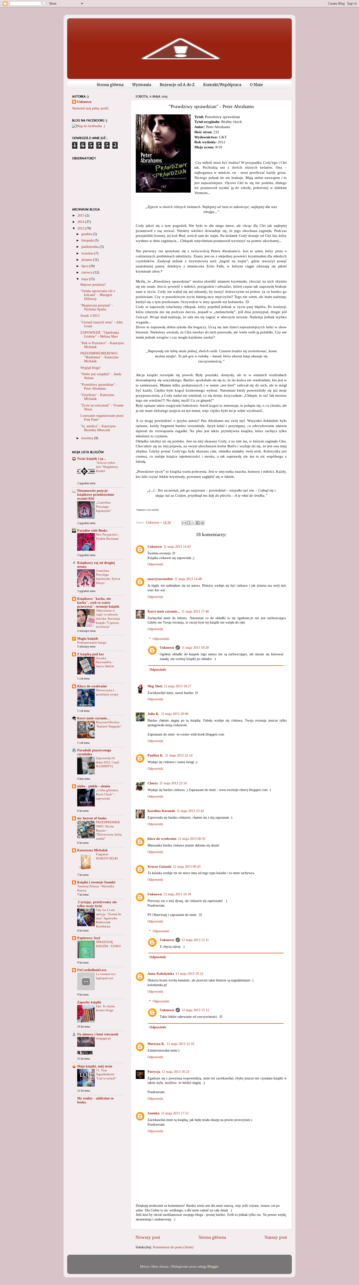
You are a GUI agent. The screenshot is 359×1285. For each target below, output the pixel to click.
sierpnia (87, 260)
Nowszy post (148, 1237)
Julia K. (153, 714)
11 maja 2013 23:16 (173, 783)
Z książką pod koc (90, 654)
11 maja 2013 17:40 (195, 611)
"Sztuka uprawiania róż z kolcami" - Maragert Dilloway (97, 295)
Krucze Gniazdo (159, 866)
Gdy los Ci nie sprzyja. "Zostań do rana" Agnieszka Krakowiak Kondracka (108, 918)
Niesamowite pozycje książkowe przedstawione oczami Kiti (95, 494)
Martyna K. (156, 1044)
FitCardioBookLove (91, 970)
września (87, 253)
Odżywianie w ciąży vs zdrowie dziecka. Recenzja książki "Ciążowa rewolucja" (108, 619)
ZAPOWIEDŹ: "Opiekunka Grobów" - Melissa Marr (99, 334)
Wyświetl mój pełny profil (90, 108)
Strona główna (110, 84)
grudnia (87, 234)
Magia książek (87, 638)
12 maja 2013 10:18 (177, 894)
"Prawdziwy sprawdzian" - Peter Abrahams (98, 386)
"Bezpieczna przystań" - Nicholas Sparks (96, 307)
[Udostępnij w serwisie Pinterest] (202, 522)
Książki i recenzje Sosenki (96, 882)
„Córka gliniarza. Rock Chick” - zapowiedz (107, 794)
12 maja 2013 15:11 (195, 940)
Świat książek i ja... (91, 459)
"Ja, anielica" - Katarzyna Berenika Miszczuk (98, 428)
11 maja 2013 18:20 (195, 647)
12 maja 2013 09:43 (187, 866)
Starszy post (275, 1237)
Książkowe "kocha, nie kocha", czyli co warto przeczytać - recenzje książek (98, 602)
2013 (81, 228)
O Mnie (256, 84)
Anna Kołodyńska (161, 974)
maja (85, 279)
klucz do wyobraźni (162, 839)
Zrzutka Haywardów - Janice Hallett (105, 662)
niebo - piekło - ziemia (93, 786)
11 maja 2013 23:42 (190, 811)
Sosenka (153, 1113)
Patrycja (154, 1072)
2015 (81, 215)
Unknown (155, 547)
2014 (81, 222)
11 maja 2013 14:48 (188, 579)
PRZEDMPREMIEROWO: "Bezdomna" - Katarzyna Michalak (99, 357)
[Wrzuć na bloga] (188, 522)
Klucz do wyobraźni (92, 686)
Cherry (153, 783)
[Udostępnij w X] (193, 522)
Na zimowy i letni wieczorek (97, 1034)
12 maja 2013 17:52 (175, 1113)
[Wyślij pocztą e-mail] (183, 522)
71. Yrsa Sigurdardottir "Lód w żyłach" (106, 1074)
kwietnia (87, 438)
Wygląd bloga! (90, 368)
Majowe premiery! (93, 284)
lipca (85, 266)
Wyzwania (141, 84)
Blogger (212, 1266)
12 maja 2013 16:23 (175, 1072)
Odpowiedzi (161, 639)
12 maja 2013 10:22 (189, 974)
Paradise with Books (92, 530)
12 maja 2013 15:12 (195, 1010)
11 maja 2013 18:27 (177, 686)
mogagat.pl (103, 1038)
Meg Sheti (155, 686)
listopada (88, 240)
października (90, 247)
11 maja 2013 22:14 (178, 755)
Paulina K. (156, 755)
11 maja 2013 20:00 (174, 714)
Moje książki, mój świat (94, 1066)
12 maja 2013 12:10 (180, 1044)
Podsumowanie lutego (91, 642)
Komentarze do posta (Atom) (173, 1247)
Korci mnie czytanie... (164, 611)
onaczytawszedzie (160, 579)
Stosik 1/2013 (89, 316)
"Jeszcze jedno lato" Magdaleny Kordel (107, 466)
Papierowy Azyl (88, 938)
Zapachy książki (89, 1002)
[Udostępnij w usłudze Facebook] (197, 522)
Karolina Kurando (161, 811)
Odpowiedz (155, 564)
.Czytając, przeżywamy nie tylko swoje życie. (97, 904)
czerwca (87, 272)
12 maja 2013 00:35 (191, 839)
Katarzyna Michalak (92, 850)
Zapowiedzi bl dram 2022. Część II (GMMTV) (107, 762)
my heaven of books (91, 818)
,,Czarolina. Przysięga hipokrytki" (103, 506)
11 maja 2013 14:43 (177, 547)
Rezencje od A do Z (177, 84)
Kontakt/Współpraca (222, 84)
